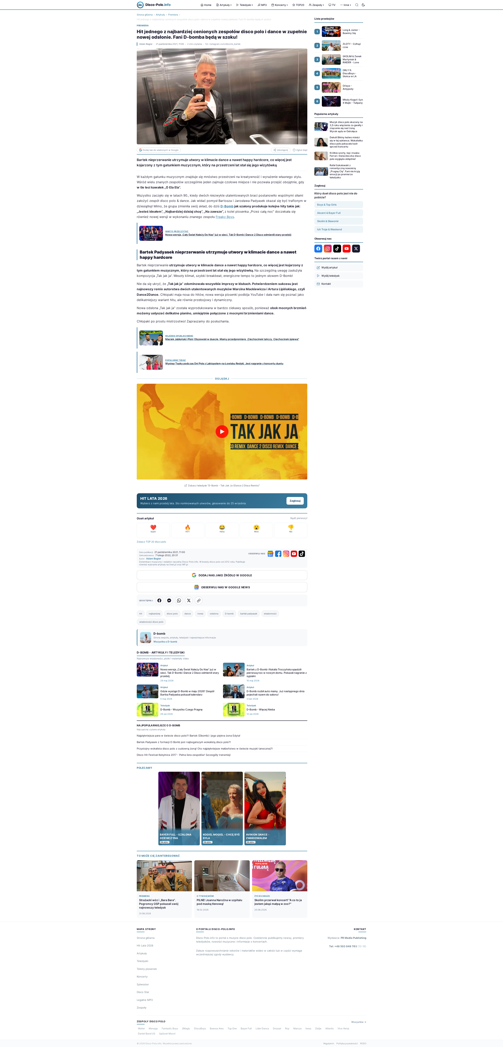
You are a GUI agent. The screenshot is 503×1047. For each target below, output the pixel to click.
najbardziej (154, 613)
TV (333, 4)
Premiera (173, 14)
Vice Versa (343, 1028)
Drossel (277, 1028)
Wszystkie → (358, 1021)
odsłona (214, 613)
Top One (232, 1028)
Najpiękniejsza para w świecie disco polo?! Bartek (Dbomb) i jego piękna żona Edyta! (188, 735)
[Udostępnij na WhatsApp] (179, 600)
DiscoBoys (200, 1028)
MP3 (264, 4)
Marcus (297, 1028)
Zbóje (318, 1028)
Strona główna (145, 14)
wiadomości (270, 613)
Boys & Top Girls (327, 204)
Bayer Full (246, 1028)
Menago (153, 1028)
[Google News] (270, 554)
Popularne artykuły (326, 113)
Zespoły (318, 4)
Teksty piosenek (147, 968)
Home (207, 4)
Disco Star (143, 992)
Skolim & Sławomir (328, 221)
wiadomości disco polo (151, 622)
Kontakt (326, 283)
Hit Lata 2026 (145, 945)
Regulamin (328, 1043)
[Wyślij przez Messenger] (169, 600)
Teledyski (246, 4)
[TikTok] (302, 554)
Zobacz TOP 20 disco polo (151, 541)
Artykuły (225, 4)
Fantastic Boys (170, 1028)
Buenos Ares (217, 1028)
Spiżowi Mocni (167, 1033)
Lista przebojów (324, 18)
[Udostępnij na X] (189, 600)
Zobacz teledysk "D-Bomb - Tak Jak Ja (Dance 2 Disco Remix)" (224, 485)
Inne (347, 4)
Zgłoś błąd (301, 150)
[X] (356, 249)
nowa (200, 613)
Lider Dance (262, 1028)
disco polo (172, 613)
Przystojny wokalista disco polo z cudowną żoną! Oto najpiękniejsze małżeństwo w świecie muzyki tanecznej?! (205, 748)
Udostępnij (282, 150)
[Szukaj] (356, 5)
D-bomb (229, 613)
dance (187, 613)
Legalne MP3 (145, 999)
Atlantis (329, 1028)
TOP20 (300, 4)
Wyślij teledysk (330, 275)
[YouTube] (294, 554)
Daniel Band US (146, 1033)
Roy (287, 1028)
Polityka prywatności (347, 1043)
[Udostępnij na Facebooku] (159, 600)
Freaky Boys (225, 217)
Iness (308, 1028)
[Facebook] (278, 554)
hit (140, 613)
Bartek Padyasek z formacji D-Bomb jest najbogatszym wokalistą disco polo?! (184, 742)
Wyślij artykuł (329, 267)
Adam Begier (145, 44)
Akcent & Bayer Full (329, 212)
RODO (363, 1043)
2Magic (186, 1028)
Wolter (141, 1028)
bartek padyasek (248, 613)
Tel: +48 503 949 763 (347, 946)
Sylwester (143, 984)
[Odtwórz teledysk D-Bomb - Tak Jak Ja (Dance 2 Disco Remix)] (222, 431)
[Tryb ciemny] (363, 5)
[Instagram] (286, 554)
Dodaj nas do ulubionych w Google (160, 150)
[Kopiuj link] (199, 600)
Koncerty (281, 4)
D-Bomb (226, 206)
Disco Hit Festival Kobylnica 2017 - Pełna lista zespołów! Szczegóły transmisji (183, 754)
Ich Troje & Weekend (329, 229)
